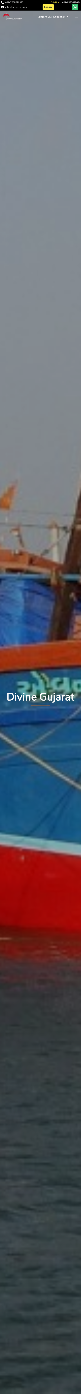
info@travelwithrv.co (16, 6)
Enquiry (48, 6)
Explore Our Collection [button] (52, 17)
